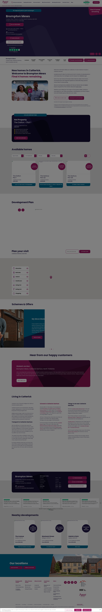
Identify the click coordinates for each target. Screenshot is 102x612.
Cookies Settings (69, 610)
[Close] (100, 609)
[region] (51, 610)
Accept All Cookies (87, 610)
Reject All (78, 610)
